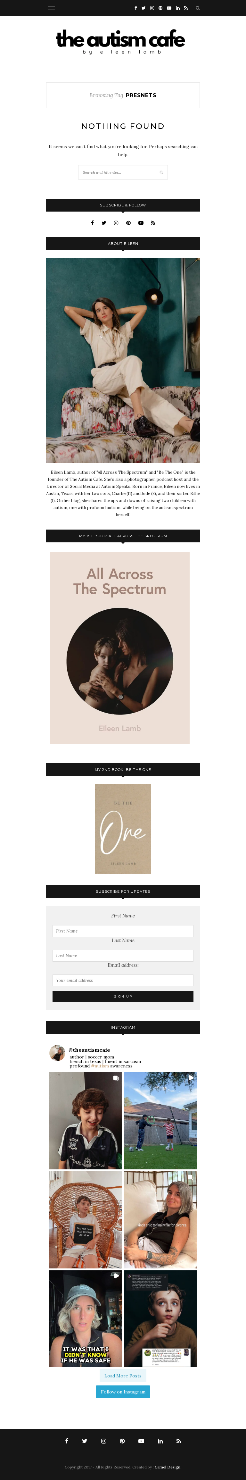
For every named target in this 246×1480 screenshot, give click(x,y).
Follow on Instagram (123, 1392)
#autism (100, 1066)
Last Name (123, 940)
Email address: (123, 965)
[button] (85, 1120)
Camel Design (167, 1467)
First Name (123, 916)
